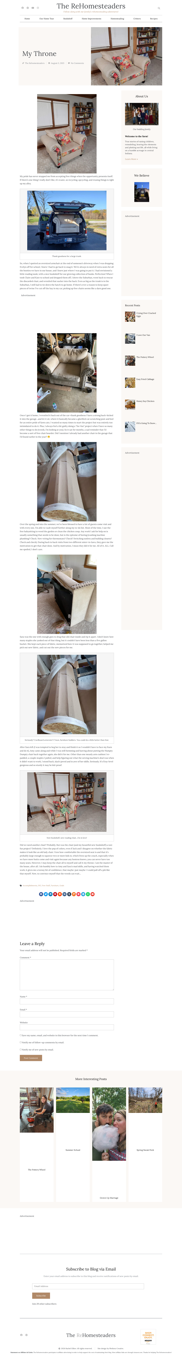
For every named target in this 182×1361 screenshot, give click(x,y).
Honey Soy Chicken (145, 401)
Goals (62, 885)
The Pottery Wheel (145, 357)
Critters (137, 18)
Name (23, 996)
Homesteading (117, 18)
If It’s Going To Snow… (146, 423)
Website (24, 1022)
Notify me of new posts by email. (38, 1049)
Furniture (55, 885)
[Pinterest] (27, 7)
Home (27, 18)
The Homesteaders (91, 5)
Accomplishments (30, 885)
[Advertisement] (67, 314)
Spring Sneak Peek (145, 1150)
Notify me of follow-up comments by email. (43, 1042)
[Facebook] (22, 7)
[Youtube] (32, 7)
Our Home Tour (46, 18)
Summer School (73, 1150)
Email (23, 1009)
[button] (159, 8)
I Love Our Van (143, 335)
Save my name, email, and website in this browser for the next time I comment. (60, 1035)
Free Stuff (46, 885)
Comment (25, 957)
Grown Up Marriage (109, 1198)
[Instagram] (37, 7)
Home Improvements (91, 18)
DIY (39, 885)
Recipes (153, 18)
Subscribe (41, 1295)
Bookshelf (67, 18)
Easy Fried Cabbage (145, 379)
